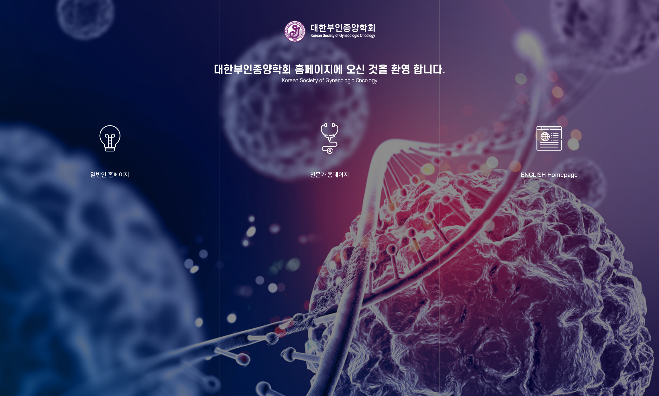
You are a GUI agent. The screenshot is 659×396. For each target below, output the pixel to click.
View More (110, 200)
